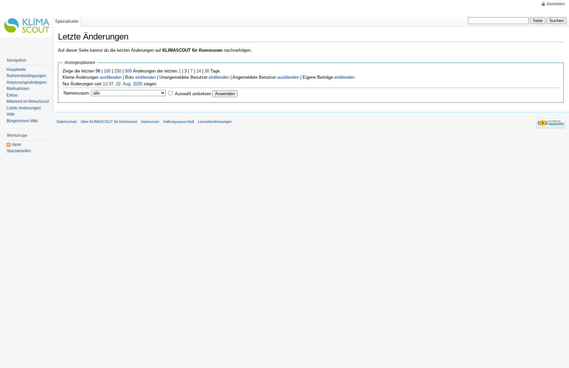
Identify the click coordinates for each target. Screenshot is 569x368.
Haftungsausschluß (178, 122)
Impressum (150, 122)
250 (117, 71)
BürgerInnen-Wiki (22, 121)
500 (128, 71)
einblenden (145, 77)
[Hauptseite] (26, 26)
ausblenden (111, 77)
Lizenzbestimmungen (215, 122)
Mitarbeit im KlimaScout (28, 101)
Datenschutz (67, 122)
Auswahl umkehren (193, 93)
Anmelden (556, 4)
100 (107, 71)
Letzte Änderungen (24, 108)
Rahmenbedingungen (26, 75)
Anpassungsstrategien (27, 82)
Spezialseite (66, 21)
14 (198, 71)
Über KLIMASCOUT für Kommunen (109, 122)
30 (206, 71)
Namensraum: (77, 93)
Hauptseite (16, 69)
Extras (12, 95)
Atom (16, 144)
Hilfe (11, 114)
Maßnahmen (18, 88)
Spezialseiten (19, 151)
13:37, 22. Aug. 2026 (122, 83)
